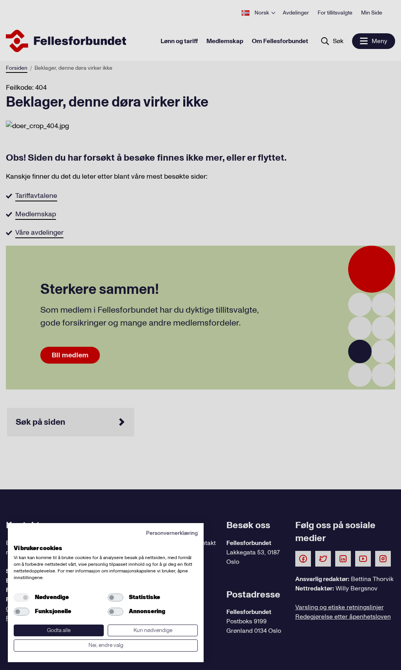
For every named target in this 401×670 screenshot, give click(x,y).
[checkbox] (21, 597)
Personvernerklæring (172, 533)
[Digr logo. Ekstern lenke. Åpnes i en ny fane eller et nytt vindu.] (19, 539)
